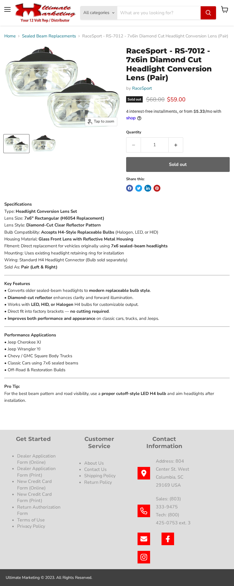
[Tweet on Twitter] (138, 188)
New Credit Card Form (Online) (34, 484)
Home (10, 36)
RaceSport (142, 88)
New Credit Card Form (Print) (34, 497)
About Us (94, 463)
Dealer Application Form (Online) (36, 459)
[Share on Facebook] (129, 188)
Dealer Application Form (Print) (36, 471)
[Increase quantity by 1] (176, 144)
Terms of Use (31, 520)
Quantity (133, 132)
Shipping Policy (100, 476)
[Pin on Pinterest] (157, 188)
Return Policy (98, 482)
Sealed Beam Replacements (49, 36)
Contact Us (95, 469)
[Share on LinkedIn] (147, 188)
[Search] (208, 12)
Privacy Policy (31, 526)
